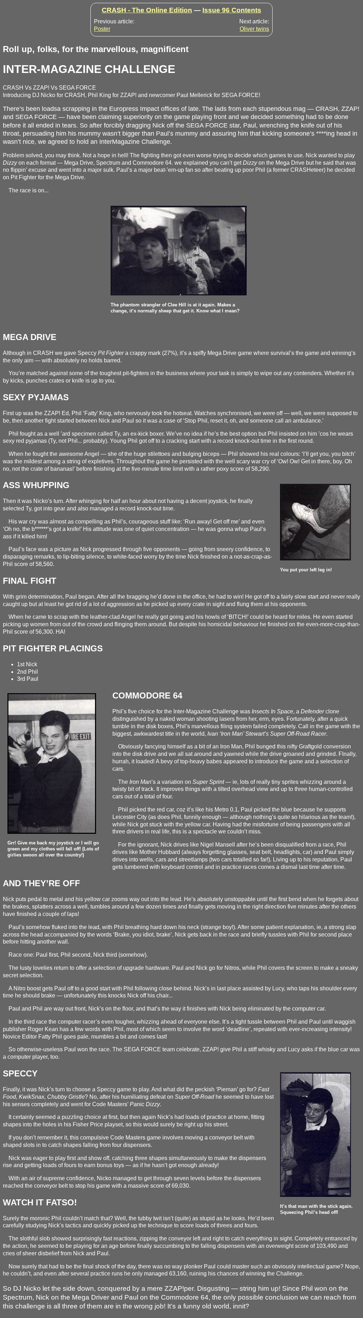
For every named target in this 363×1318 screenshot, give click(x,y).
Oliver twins (254, 29)
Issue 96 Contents (231, 10)
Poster (102, 29)
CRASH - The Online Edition (147, 10)
